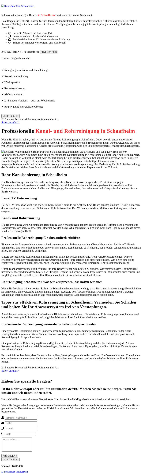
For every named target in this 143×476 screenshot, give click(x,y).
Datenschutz (8, 471)
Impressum (22, 471)
